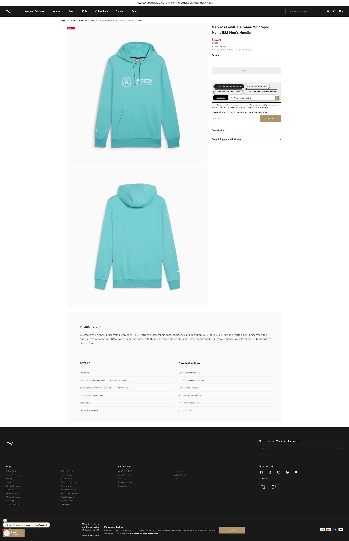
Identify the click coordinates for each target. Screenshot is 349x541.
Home (64, 20)
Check (270, 118)
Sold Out (246, 70)
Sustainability (180, 475)
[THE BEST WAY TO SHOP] (263, 487)
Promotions (66, 486)
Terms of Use (66, 475)
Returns (8, 482)
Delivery (8, 478)
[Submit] (289, 11)
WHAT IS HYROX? (125, 471)
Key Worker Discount (70, 493)
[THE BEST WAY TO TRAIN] (274, 487)
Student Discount (68, 489)
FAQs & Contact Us (13, 471)
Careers (177, 478)
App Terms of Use (68, 478)
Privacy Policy (263, 107)
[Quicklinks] (341, 11)
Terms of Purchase (69, 482)
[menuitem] (34, 11)
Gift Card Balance (12, 497)
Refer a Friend (67, 500)
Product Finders (12, 504)
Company (122, 478)
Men (73, 20)
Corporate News (125, 482)
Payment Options (12, 486)
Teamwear (65, 504)
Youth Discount (67, 497)
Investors (178, 471)
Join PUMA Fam (125, 475)
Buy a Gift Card (11, 493)
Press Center (123, 486)
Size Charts (10, 489)
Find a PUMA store (13, 475)
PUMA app (9, 500)
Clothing (83, 20)
